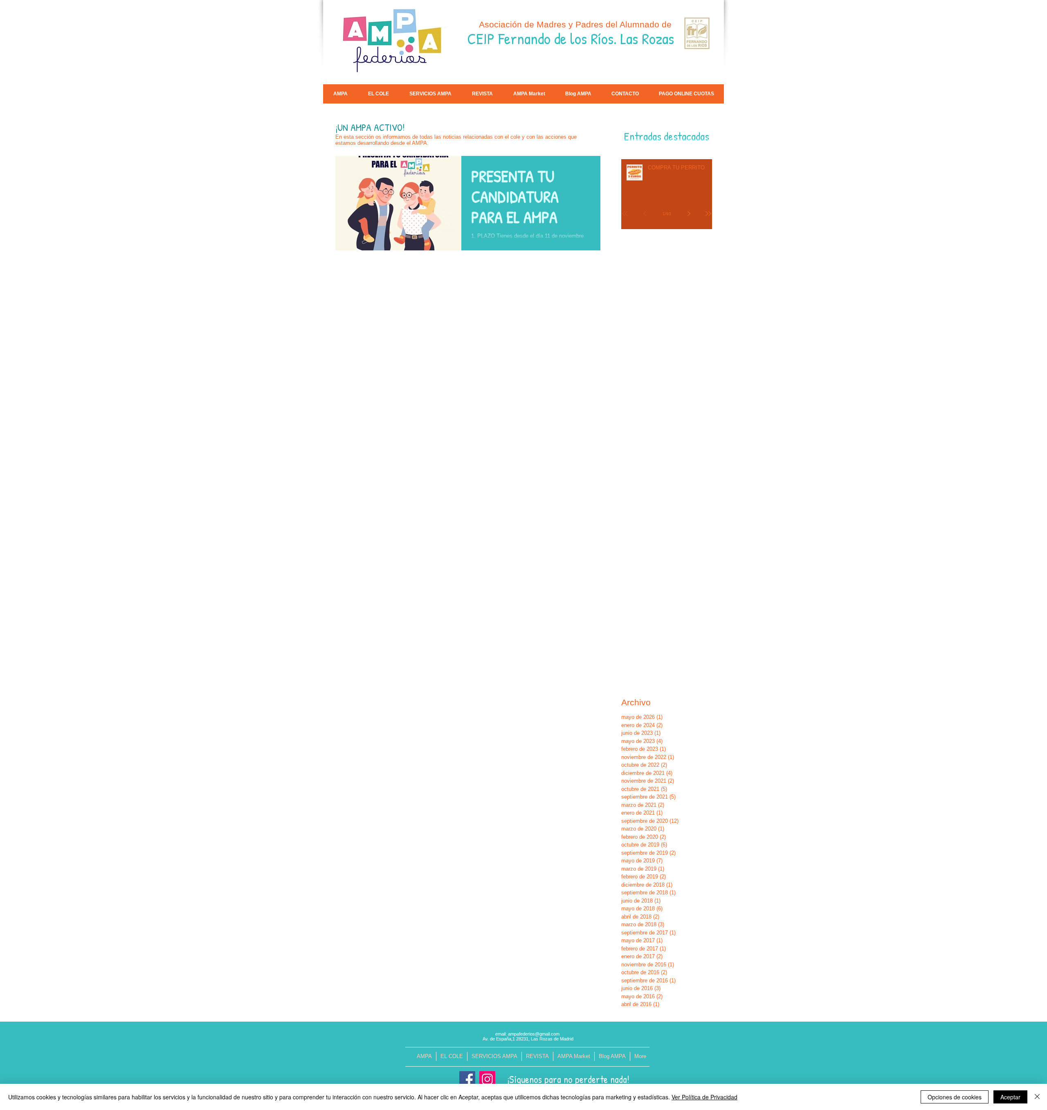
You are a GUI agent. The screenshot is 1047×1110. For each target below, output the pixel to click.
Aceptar (1010, 1097)
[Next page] (688, 213)
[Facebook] (467, 1079)
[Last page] (708, 213)
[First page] (625, 213)
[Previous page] (644, 213)
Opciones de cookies (955, 1097)
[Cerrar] (1037, 1096)
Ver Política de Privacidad (704, 1097)
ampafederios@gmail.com (533, 1033)
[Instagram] (487, 1079)
